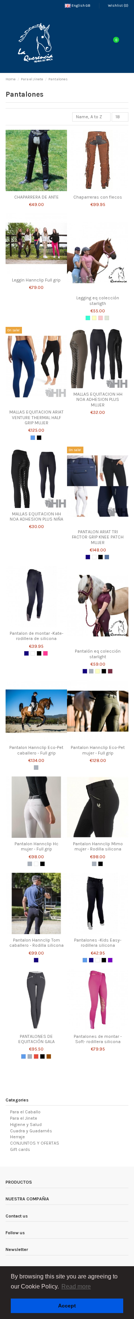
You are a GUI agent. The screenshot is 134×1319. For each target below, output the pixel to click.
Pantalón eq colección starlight (98, 654)
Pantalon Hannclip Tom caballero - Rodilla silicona (36, 942)
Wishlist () (117, 5)
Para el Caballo (25, 1111)
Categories (17, 1100)
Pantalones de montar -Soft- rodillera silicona (98, 1039)
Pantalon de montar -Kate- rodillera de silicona (36, 636)
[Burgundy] (110, 671)
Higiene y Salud (26, 1124)
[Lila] (110, 960)
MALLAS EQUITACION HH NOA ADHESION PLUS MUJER (97, 400)
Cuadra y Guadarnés (31, 1130)
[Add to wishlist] (29, 188)
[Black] (39, 437)
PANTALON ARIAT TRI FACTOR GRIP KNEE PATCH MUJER (98, 537)
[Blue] (33, 437)
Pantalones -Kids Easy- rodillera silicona (97, 942)
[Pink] (100, 318)
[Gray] (91, 671)
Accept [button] (67, 1306)
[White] (94, 557)
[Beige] (94, 318)
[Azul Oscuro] (88, 557)
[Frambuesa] (45, 653)
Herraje (17, 1136)
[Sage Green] (107, 318)
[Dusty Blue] (107, 557)
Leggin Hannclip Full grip (36, 280)
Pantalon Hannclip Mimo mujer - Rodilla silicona (98, 846)
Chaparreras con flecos (97, 197)
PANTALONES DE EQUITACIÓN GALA (36, 1039)
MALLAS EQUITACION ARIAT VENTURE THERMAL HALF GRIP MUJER (36, 417)
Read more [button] (76, 1286)
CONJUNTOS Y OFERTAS (34, 1143)
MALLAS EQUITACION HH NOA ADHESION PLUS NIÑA (36, 516)
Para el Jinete (23, 1118)
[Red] (36, 1056)
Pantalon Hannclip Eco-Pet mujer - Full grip (98, 750)
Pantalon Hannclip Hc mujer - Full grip (36, 846)
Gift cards (20, 1149)
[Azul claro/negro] (88, 318)
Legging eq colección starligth (97, 300)
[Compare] (36, 188)
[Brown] (49, 1056)
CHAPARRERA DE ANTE (36, 197)
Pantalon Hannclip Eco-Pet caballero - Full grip (36, 750)
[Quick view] (44, 188)
